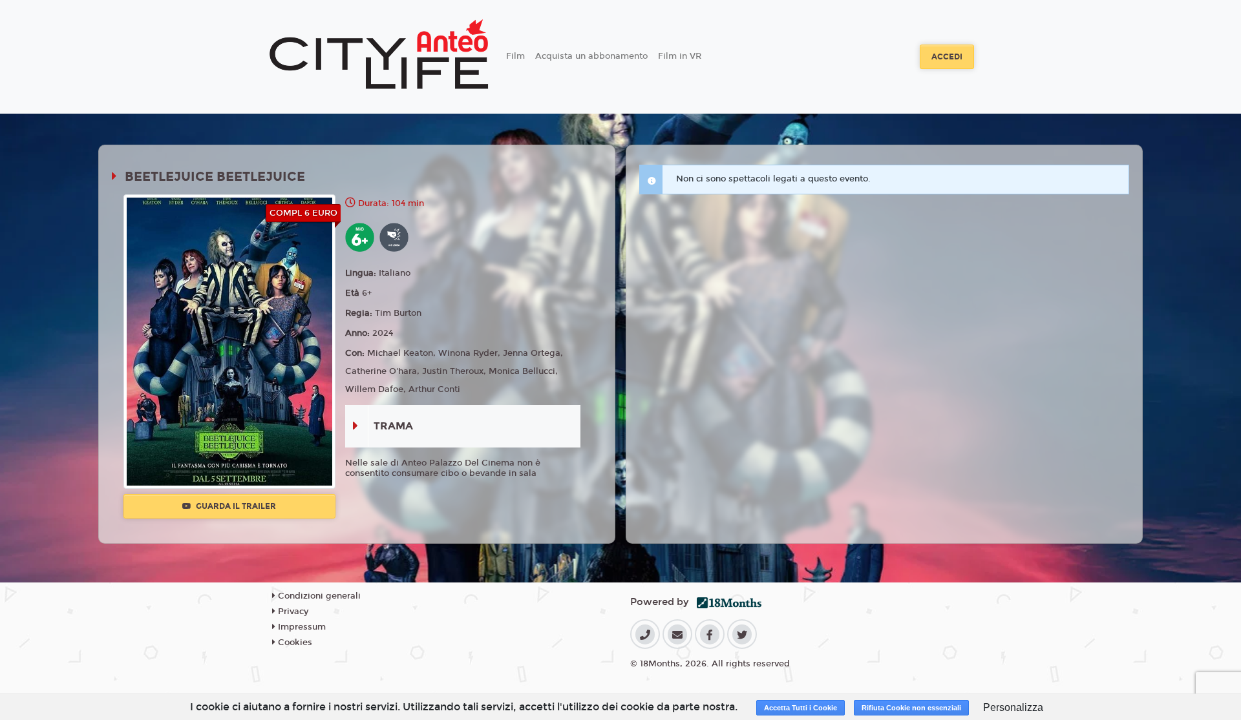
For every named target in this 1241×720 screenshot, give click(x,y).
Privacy (291, 611)
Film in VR (679, 56)
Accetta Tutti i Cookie (800, 708)
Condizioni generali (318, 596)
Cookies (293, 642)
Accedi (946, 56)
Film (515, 56)
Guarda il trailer (235, 506)
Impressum (300, 627)
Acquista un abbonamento (591, 56)
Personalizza (1013, 707)
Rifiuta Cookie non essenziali (911, 708)
